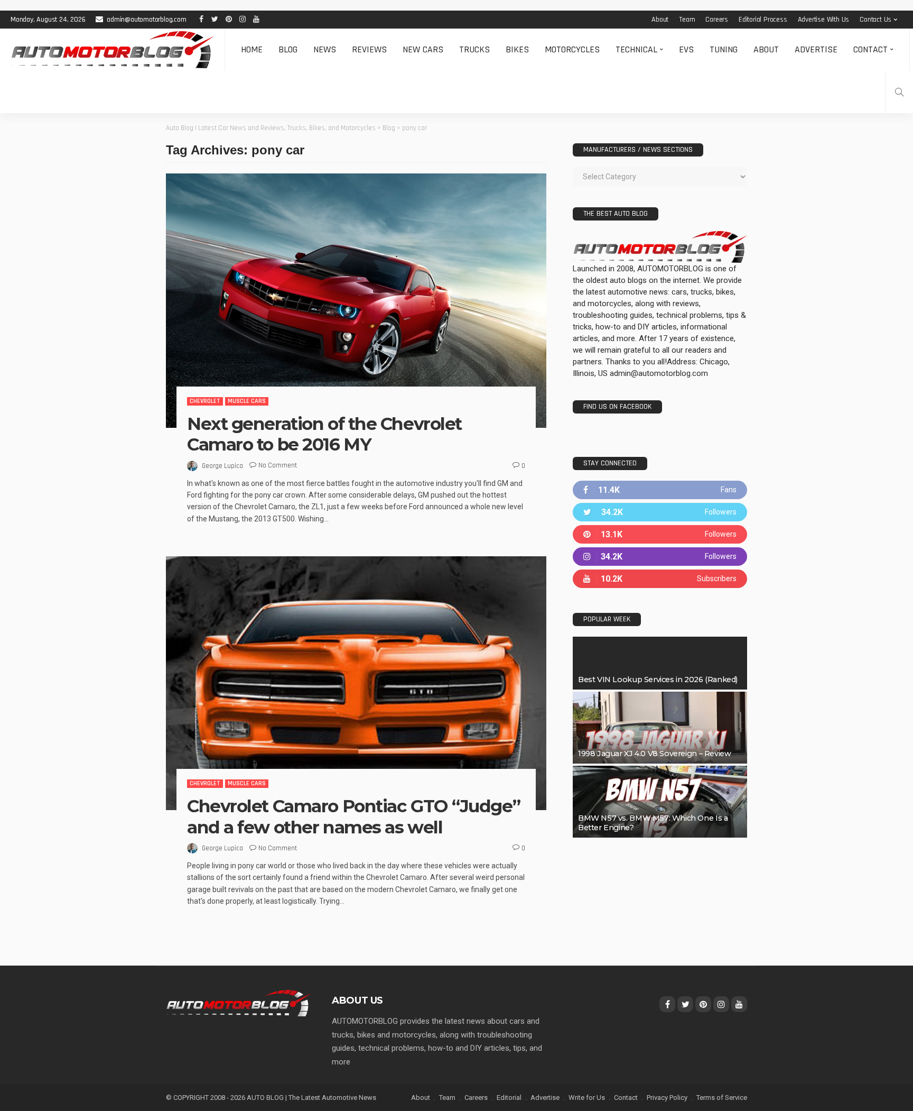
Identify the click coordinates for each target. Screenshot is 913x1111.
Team (687, 19)
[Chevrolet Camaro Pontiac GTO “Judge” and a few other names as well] (356, 683)
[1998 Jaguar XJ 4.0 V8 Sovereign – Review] (660, 728)
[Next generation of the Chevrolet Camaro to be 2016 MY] (356, 300)
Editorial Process (763, 19)
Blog (287, 49)
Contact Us (875, 19)
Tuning (724, 49)
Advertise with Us (824, 19)
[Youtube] (660, 579)
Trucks (474, 49)
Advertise (816, 49)
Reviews (369, 49)
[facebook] (660, 490)
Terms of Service (721, 1097)
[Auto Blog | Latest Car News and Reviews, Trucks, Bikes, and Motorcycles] (238, 1002)
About (659, 19)
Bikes (517, 49)
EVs (686, 49)
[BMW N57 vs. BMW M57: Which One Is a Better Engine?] (660, 802)
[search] (899, 92)
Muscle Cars (247, 401)
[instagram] (660, 556)
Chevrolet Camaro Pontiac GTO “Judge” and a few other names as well (353, 816)
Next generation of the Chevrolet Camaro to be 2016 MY (324, 434)
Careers (716, 19)
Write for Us (587, 1097)
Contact (870, 49)
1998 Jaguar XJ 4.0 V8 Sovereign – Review (654, 753)
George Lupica (222, 466)
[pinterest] (660, 534)
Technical (636, 49)
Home (252, 49)
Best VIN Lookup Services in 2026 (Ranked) (658, 679)
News (324, 49)
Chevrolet (205, 401)
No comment (277, 465)
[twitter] (660, 512)
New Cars (423, 49)
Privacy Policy (667, 1097)
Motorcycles (572, 49)
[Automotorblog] (112, 49)
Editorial (509, 1097)
